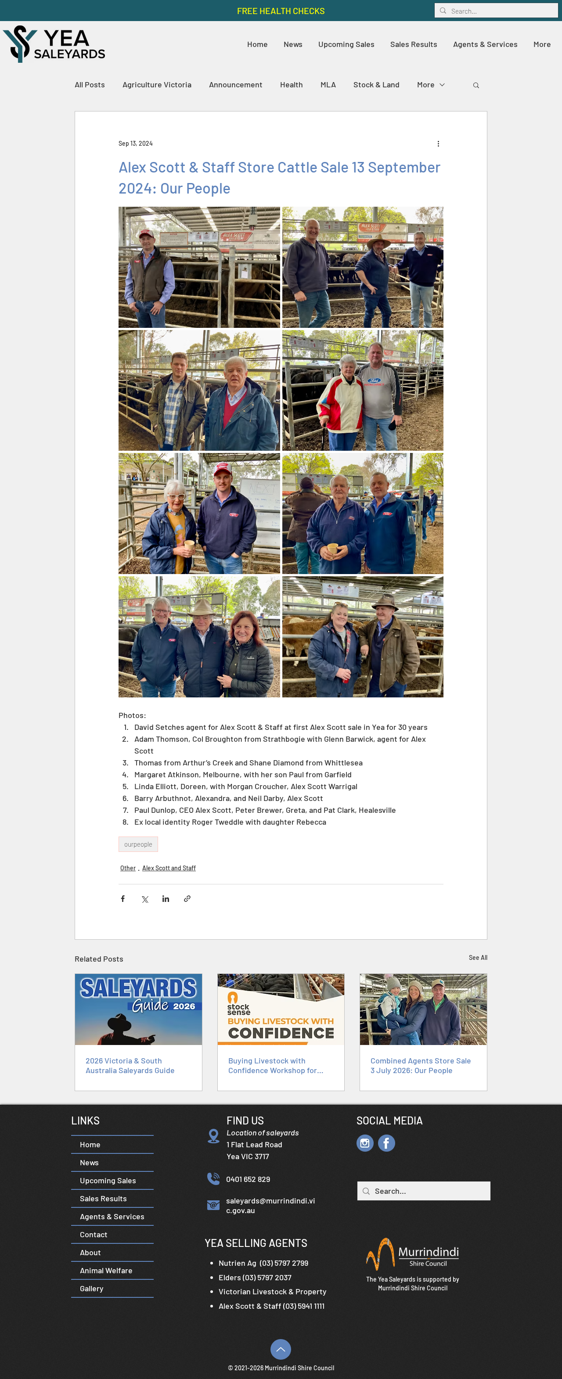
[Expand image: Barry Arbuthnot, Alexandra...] (363, 513)
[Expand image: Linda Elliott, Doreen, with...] (199, 513)
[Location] (213, 1136)
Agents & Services (112, 1216)
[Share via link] (187, 898)
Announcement (236, 84)
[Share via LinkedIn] (166, 898)
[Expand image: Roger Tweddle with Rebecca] (363, 636)
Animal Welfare (106, 1270)
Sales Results (103, 1198)
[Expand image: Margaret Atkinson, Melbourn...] (363, 390)
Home (90, 1144)
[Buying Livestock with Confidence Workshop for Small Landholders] (281, 1009)
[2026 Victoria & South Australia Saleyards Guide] (138, 1009)
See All (478, 957)
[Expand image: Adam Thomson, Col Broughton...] (363, 267)
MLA (328, 84)
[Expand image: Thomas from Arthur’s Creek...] (199, 390)
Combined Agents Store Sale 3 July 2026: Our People (421, 1065)
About (90, 1252)
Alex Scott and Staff (169, 868)
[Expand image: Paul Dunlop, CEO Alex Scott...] (199, 636)
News (89, 1162)
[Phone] (213, 1179)
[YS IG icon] (365, 1143)
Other (128, 868)
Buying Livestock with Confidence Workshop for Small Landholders (272, 1065)
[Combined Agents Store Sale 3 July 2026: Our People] (423, 1009)
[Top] (280, 1349)
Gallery (92, 1288)
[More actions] (438, 143)
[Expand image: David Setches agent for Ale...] (199, 267)
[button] (413, 44)
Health (291, 84)
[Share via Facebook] (123, 898)
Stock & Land (376, 84)
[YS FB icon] (386, 1143)
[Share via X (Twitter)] (144, 898)
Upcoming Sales (108, 1180)
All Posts (90, 84)
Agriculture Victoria (156, 84)
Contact (94, 1234)
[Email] (213, 1205)
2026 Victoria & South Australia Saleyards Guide (130, 1065)
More (426, 84)
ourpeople (138, 844)
